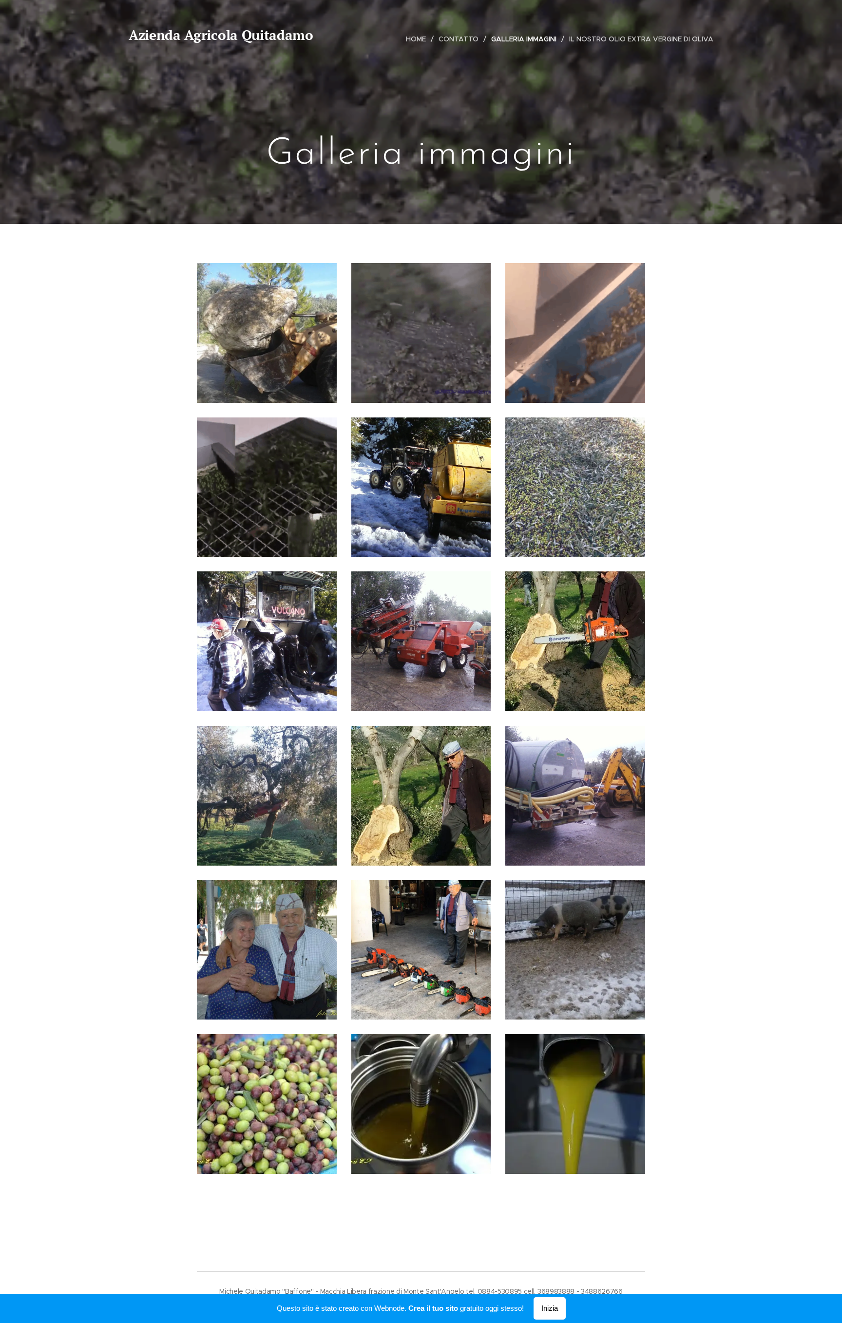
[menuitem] (418, 39)
